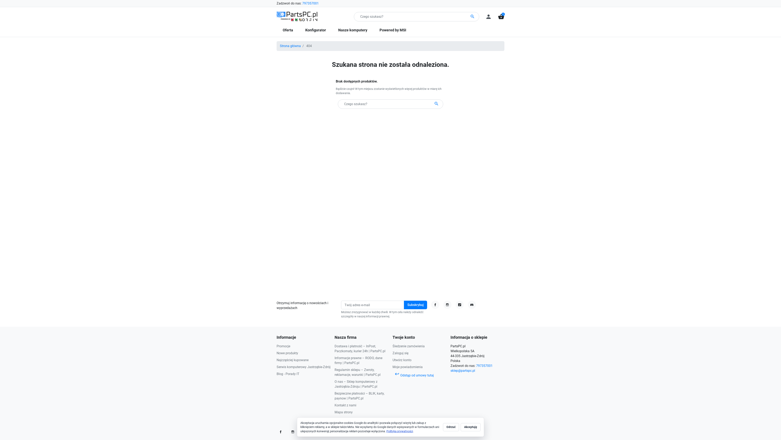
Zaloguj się (400, 353)
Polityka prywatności (399, 431)
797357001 (310, 3)
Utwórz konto (402, 360)
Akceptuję (470, 427)
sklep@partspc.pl (462, 371)
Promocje (283, 346)
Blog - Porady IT (288, 374)
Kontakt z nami (345, 405)
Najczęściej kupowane (293, 360)
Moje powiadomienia (408, 367)
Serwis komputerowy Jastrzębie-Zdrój (304, 367)
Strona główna (290, 46)
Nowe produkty (287, 353)
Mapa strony (344, 412)
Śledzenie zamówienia (409, 346)
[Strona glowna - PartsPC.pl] (297, 16)
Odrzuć (451, 427)
